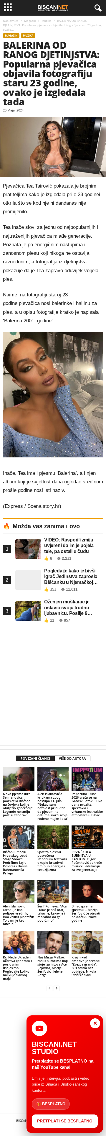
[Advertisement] (53, 686)
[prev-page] (49, 988)
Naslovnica (11, 21)
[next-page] (56, 988)
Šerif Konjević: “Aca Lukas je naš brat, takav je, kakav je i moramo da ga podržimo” (52, 913)
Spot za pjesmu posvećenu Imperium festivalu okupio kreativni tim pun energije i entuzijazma (52, 861)
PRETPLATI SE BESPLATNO (64, 1121)
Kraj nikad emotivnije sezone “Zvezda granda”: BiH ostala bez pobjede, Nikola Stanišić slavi (86, 966)
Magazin (30, 21)
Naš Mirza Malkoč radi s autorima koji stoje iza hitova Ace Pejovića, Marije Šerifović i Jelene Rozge (52, 966)
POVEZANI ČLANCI (35, 758)
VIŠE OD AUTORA (72, 758)
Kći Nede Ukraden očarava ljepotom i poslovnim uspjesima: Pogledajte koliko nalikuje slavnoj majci (17, 968)
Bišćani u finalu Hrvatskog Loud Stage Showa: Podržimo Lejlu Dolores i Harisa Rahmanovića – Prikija (15, 862)
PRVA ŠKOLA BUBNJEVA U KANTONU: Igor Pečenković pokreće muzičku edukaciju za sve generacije (87, 861)
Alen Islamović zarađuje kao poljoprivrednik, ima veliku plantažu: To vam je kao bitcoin (18, 915)
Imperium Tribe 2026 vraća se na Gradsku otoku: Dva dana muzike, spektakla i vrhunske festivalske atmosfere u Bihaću (87, 804)
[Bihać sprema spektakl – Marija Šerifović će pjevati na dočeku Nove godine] (87, 892)
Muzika (47, 21)
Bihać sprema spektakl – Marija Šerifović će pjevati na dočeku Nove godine (86, 913)
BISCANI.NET (25, 1120)
